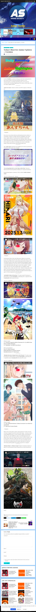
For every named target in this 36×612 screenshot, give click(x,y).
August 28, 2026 (12, 574)
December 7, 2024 (12, 54)
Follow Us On (34, 39)
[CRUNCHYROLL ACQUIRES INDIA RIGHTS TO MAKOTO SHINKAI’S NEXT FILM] (5, 600)
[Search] (32, 39)
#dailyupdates (6, 516)
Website (5, 556)
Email (5, 552)
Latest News (11, 47)
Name (5, 548)
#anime (6, 42)
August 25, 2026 (12, 595)
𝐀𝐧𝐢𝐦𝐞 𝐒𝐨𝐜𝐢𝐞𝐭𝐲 (18, 25)
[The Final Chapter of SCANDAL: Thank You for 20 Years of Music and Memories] (5, 593)
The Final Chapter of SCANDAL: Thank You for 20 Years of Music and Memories (13, 593)
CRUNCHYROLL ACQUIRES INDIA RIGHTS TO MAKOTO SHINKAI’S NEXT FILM (13, 600)
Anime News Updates (6, 47)
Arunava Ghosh (7, 54)
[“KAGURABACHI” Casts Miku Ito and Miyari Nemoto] (5, 573)
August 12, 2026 (11, 603)
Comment (6, 535)
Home (3, 42)
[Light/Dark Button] (31, 38)
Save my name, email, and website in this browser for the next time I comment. (17, 560)
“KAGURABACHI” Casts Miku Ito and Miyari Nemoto (12, 572)
